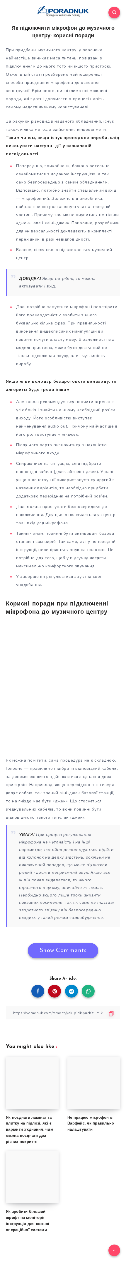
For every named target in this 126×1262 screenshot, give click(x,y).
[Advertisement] (63, 685)
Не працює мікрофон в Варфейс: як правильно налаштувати (90, 1124)
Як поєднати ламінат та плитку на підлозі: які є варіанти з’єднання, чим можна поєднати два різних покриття (29, 1130)
